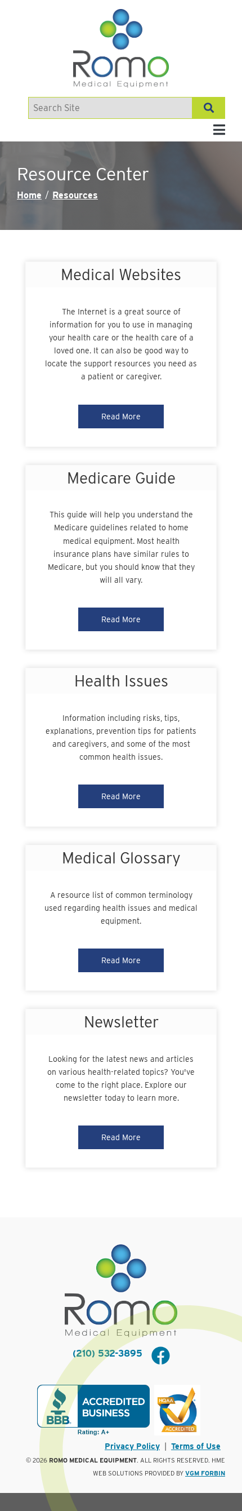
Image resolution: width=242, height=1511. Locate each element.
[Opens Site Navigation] (219, 130)
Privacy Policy (132, 1446)
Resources (75, 195)
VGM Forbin (205, 1473)
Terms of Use (196, 1446)
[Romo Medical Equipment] (121, 48)
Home (29, 195)
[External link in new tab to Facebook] (160, 1356)
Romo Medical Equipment (93, 1460)
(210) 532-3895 (107, 1353)
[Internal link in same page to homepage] (121, 1290)
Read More (121, 416)
